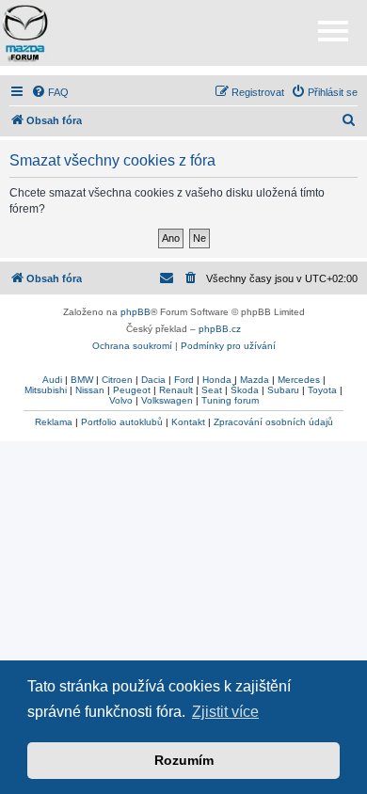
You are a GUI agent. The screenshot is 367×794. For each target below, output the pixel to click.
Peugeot (132, 390)
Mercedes (299, 379)
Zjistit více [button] (225, 712)
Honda (216, 379)
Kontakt (188, 422)
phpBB (135, 312)
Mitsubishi (45, 390)
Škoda (245, 390)
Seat (211, 390)
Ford (184, 379)
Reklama (53, 422)
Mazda (254, 379)
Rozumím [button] (184, 760)
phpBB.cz (220, 329)
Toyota (322, 390)
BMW (82, 379)
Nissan (89, 390)
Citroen (117, 379)
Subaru (283, 390)
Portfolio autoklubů (122, 422)
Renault (176, 390)
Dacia (153, 379)
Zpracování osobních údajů (273, 422)
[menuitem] (50, 92)
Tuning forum (230, 400)
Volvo (121, 400)
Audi (52, 379)
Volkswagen (167, 400)
